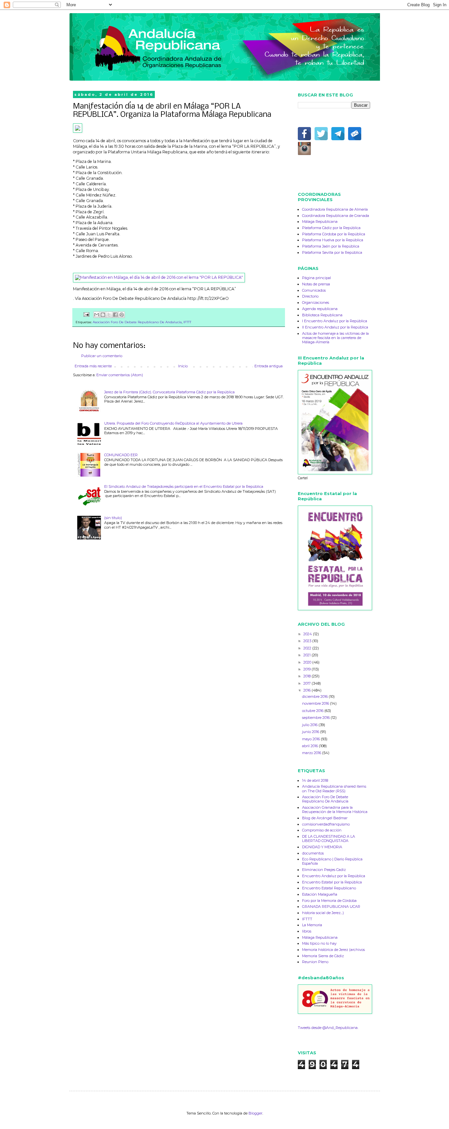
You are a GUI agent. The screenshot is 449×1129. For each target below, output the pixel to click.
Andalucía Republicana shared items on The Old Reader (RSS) (334, 788)
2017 (307, 683)
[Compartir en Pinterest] (121, 314)
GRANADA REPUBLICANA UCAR (331, 906)
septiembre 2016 (316, 717)
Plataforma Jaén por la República (330, 246)
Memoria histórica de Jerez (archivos (333, 949)
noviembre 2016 (316, 703)
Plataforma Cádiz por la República (331, 227)
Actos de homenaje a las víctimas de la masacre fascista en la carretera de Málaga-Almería (335, 337)
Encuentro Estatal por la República (332, 882)
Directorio (310, 296)
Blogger (255, 1113)
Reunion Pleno (315, 961)
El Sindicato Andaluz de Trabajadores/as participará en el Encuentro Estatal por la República (183, 486)
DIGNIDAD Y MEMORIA (322, 847)
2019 (307, 669)
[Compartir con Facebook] (115, 314)
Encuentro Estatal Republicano (329, 888)
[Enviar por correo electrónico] (96, 314)
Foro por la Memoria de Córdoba (329, 900)
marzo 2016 (312, 752)
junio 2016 (311, 731)
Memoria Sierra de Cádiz (323, 956)
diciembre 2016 (315, 696)
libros (306, 931)
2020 (307, 662)
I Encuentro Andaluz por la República (334, 321)
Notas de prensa (316, 284)
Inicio (183, 366)
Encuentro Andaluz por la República (333, 876)
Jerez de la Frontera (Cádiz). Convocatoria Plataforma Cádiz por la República (169, 392)
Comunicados (314, 290)
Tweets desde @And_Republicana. (328, 1027)
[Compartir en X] (109, 314)
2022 (307, 648)
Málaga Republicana (320, 221)
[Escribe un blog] (103, 314)
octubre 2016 (313, 710)
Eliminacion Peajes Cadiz (324, 869)
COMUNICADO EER (121, 455)
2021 (307, 655)
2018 (307, 676)
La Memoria (312, 925)
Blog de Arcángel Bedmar (324, 818)
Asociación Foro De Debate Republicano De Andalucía (137, 322)
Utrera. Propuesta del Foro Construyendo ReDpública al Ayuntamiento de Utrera (173, 423)
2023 (307, 641)
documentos (313, 853)
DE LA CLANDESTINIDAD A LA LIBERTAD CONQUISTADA (328, 838)
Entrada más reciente (93, 366)
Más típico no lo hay (319, 943)
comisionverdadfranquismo (326, 824)
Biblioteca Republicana (322, 315)
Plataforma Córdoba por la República (333, 234)
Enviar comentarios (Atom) (119, 375)
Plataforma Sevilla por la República (332, 252)
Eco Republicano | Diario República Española (332, 861)
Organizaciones (315, 302)
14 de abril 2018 (315, 780)
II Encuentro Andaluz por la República (335, 327)
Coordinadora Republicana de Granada (335, 215)
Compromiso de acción (322, 830)
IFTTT (187, 322)
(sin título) (113, 517)
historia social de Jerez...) (323, 912)
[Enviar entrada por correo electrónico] (86, 314)
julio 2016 (310, 724)
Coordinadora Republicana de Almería (335, 209)
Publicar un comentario (101, 356)
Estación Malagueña (319, 894)
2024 (308, 634)
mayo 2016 (311, 739)
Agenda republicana (320, 308)
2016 (307, 690)
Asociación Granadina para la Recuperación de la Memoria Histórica (334, 809)
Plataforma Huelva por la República (332, 240)
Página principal (316, 278)
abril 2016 (310, 746)
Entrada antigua (268, 366)
